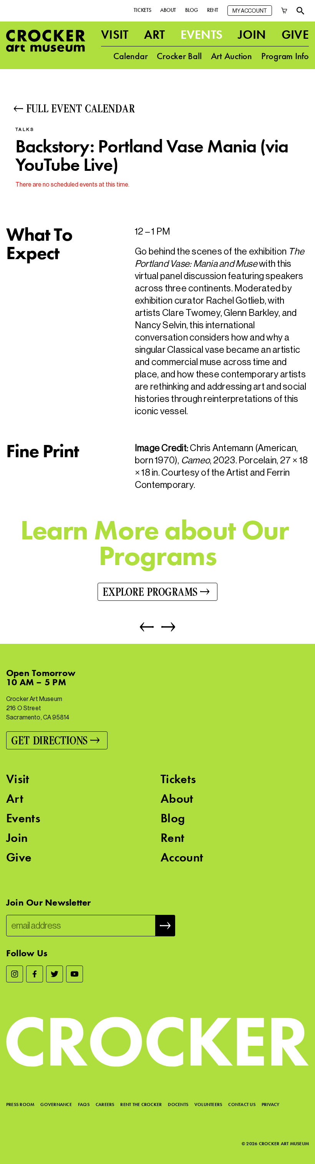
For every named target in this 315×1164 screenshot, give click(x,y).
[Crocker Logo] (45, 41)
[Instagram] (14, 974)
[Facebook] (34, 974)
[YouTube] (74, 974)
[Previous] (147, 627)
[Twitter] (54, 974)
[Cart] (284, 10)
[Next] (164, 627)
